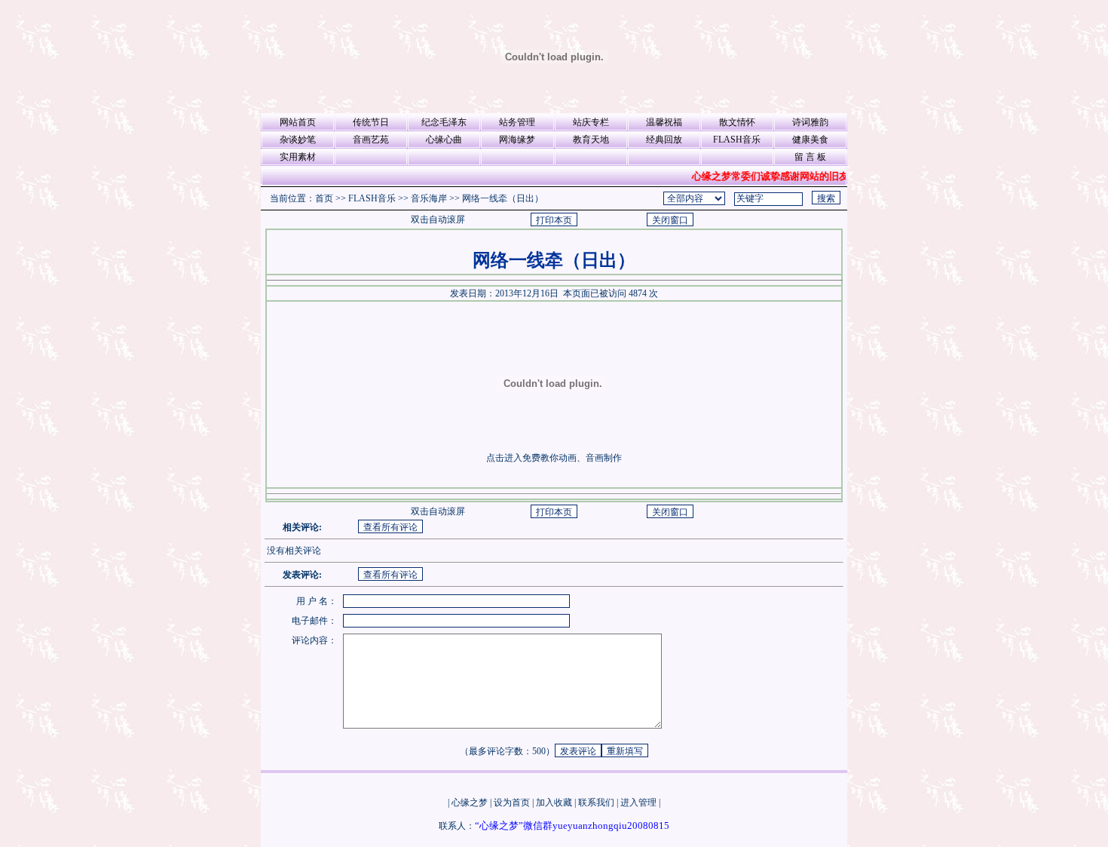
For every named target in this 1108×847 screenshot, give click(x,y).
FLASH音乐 (737, 139)
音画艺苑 (371, 139)
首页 (324, 198)
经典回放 (664, 139)
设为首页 (512, 802)
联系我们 (596, 802)
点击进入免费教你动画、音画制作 (554, 458)
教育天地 (591, 139)
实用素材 (298, 157)
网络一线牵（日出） (502, 198)
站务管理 (517, 122)
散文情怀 (737, 122)
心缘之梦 (469, 802)
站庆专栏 (591, 122)
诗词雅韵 (810, 122)
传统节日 (371, 122)
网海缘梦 (517, 139)
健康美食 (810, 139)
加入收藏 (554, 802)
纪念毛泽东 (444, 122)
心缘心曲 (444, 139)
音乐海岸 (429, 198)
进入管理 (638, 802)
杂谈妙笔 (298, 139)
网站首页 (298, 122)
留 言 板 (810, 157)
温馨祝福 (664, 122)
